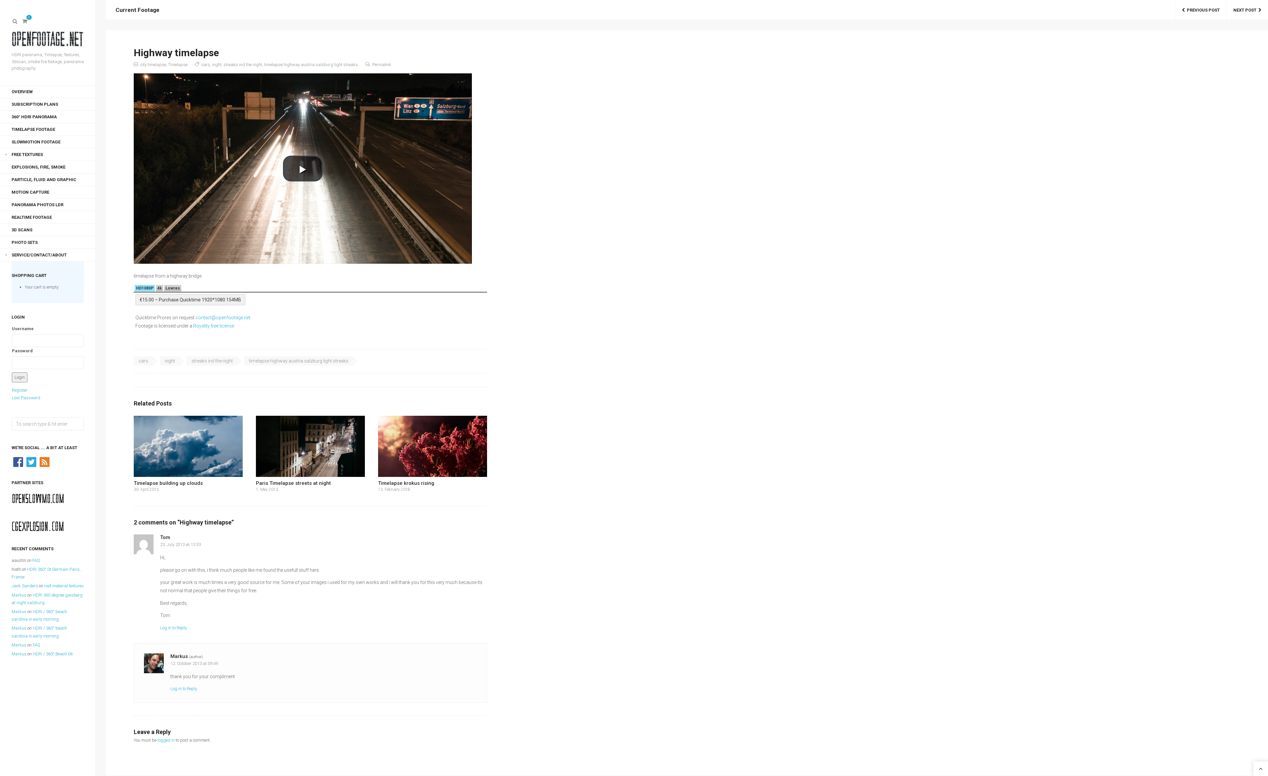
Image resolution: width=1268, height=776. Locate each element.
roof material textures (64, 585)
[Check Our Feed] (44, 461)
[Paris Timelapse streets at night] (310, 446)
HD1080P (145, 288)
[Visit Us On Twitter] (31, 461)
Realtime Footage (32, 217)
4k (159, 288)
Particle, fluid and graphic (44, 179)
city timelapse (153, 64)
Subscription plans (35, 104)
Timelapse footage (33, 129)
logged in (166, 740)
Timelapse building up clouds (168, 483)
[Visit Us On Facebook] (18, 461)
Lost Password (26, 397)
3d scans (22, 229)
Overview (22, 91)
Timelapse (178, 64)
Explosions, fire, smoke (38, 167)
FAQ (36, 560)
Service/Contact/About (39, 254)
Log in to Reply (173, 627)
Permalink (381, 64)
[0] (24, 21)
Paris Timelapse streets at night (293, 483)
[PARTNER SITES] (38, 498)
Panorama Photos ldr (37, 204)
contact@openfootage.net (222, 317)
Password (22, 350)
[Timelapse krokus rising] (432, 446)
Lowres (172, 288)
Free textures (27, 154)
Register (19, 390)
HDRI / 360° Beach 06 (53, 653)
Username (23, 328)
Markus (19, 595)
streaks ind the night (243, 64)
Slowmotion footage (36, 141)
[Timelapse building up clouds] (188, 446)
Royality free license (213, 326)
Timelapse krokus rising (406, 483)
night (217, 64)
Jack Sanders (25, 585)
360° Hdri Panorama (34, 116)
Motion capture (30, 192)
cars (205, 64)
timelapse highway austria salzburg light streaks (311, 64)
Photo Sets (25, 242)
